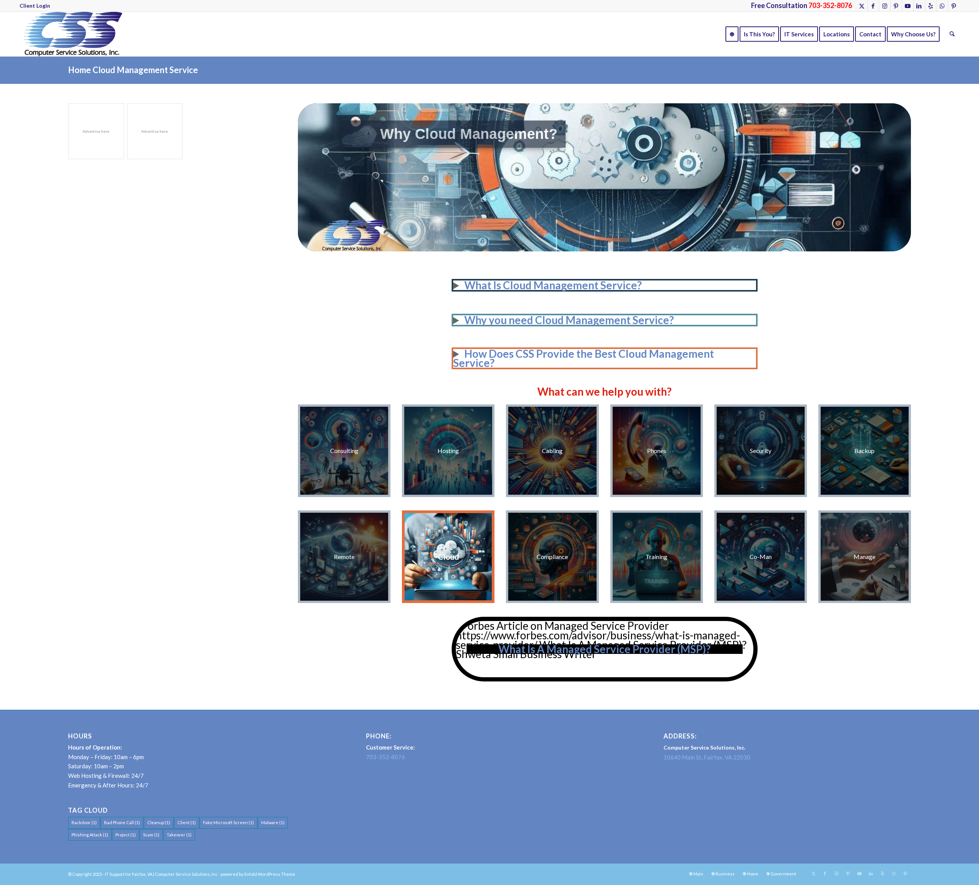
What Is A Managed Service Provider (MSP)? (604, 648)
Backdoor (84, 822)
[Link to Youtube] (907, 5)
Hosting (448, 450)
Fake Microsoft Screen (228, 822)
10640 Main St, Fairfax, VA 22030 (707, 757)
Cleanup (158, 822)
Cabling (552, 450)
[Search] (952, 34)
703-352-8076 (385, 756)
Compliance (552, 556)
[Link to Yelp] (930, 5)
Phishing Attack (90, 834)
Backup (864, 450)
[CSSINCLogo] (71, 34)
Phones (656, 450)
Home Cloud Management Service (133, 70)
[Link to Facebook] (873, 5)
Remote (344, 556)
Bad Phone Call (122, 822)
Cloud (448, 556)
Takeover (179, 834)
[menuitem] (35, 6)
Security (760, 450)
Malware (273, 822)
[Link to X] (861, 5)
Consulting (344, 450)
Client (186, 822)
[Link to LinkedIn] (919, 5)
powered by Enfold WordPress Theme (258, 874)
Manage (864, 556)
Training (656, 556)
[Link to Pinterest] (896, 5)
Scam (151, 834)
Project (125, 834)
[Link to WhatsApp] (942, 5)
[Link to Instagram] (884, 5)
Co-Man (761, 556)
